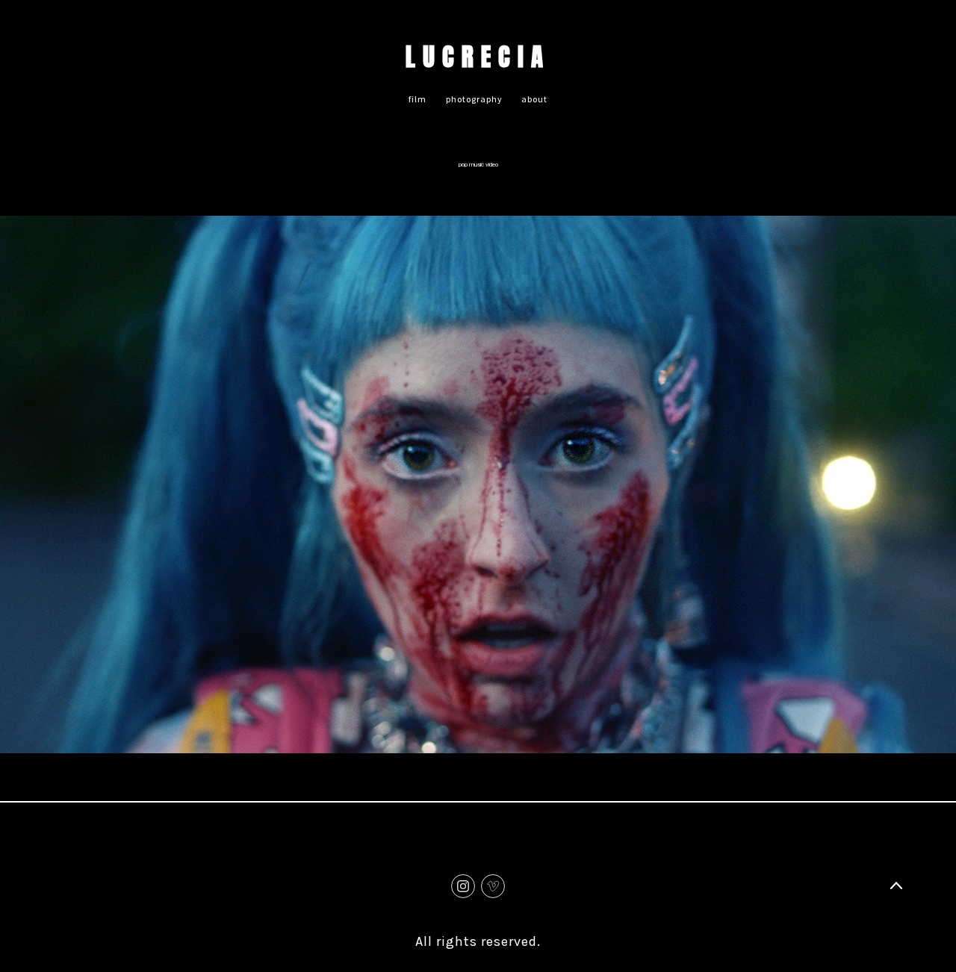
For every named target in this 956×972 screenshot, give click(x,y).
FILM (417, 99)
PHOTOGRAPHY (474, 99)
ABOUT (534, 99)
